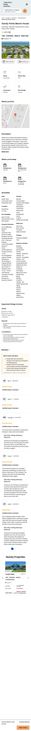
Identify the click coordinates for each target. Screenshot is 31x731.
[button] (12, 11)
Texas (3, 18)
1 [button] (12, 549)
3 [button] (18, 549)
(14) (9, 32)
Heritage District (22, 18)
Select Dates (23, 728)
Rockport (8, 18)
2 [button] (15, 549)
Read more (5, 152)
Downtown (14, 18)
